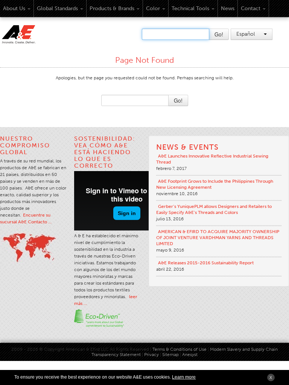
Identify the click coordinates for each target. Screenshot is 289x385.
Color (153, 8)
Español (246, 34)
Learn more (184, 377)
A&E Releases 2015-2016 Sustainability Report (206, 262)
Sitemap (171, 354)
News (227, 8)
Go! (218, 34)
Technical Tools (190, 8)
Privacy (151, 354)
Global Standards (57, 8)
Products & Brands (112, 8)
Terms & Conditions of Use (179, 349)
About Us (14, 8)
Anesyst (190, 354)
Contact (250, 8)
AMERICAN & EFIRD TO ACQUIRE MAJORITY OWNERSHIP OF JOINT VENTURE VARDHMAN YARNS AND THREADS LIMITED (217, 237)
